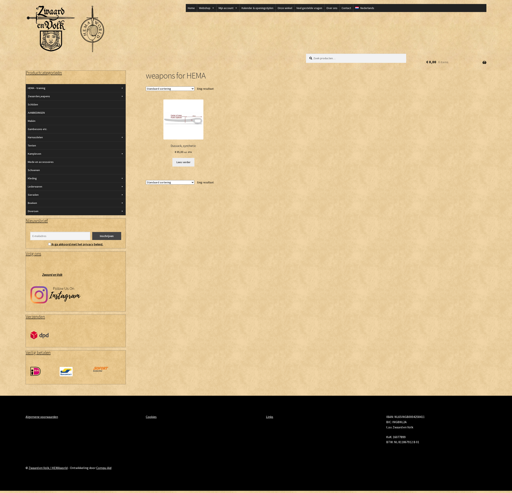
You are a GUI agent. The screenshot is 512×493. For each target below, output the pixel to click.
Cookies (151, 417)
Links (269, 417)
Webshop (204, 8)
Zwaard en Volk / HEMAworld (48, 468)
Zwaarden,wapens (39, 96)
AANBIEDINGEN (36, 112)
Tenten (32, 145)
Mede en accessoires (41, 162)
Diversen (33, 211)
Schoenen (34, 170)
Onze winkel (285, 8)
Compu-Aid (103, 468)
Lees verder (183, 162)
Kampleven (34, 154)
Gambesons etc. (37, 129)
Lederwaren (35, 186)
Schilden (33, 104)
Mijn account (226, 8)
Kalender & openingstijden (257, 8)
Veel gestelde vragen (309, 8)
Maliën (31, 121)
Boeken (32, 203)
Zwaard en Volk (52, 275)
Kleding (32, 178)
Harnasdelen (35, 137)
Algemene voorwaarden (42, 417)
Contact (346, 8)
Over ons (331, 8)
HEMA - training (36, 88)
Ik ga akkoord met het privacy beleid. (77, 244)
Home (191, 8)
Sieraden (33, 195)
